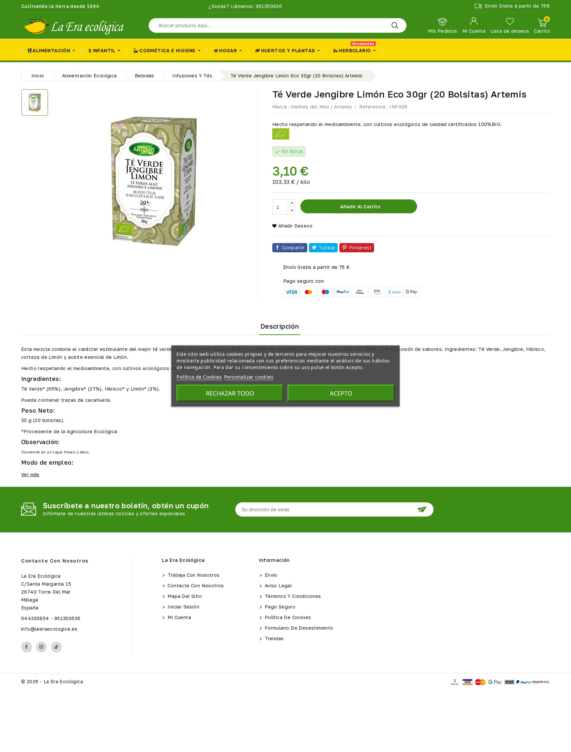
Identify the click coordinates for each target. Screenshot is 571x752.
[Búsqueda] (394, 25)
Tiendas (273, 638)
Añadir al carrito (359, 206)
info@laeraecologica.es (49, 629)
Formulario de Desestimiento (298, 628)
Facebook (26, 647)
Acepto (341, 393)
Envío (270, 575)
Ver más (30, 474)
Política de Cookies (287, 617)
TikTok (56, 647)
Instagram (41, 647)
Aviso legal (277, 585)
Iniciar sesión (182, 606)
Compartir (293, 247)
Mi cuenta (178, 617)
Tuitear (327, 247)
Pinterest (360, 247)
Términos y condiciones (292, 596)
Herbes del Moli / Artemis (321, 106)
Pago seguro (279, 606)
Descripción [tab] (279, 326)
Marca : (280, 106)
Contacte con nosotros (55, 561)
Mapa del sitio (184, 596)
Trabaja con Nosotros (192, 575)
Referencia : (373, 106)
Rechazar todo (230, 393)
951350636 (268, 6)
